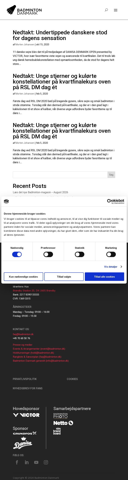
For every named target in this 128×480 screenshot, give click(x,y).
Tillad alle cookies (104, 276)
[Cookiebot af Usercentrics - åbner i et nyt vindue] (109, 201)
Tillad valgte (64, 276)
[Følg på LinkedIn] (26, 462)
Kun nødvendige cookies (23, 276)
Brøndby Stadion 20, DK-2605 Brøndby (34, 290)
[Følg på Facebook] (17, 462)
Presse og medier (22, 344)
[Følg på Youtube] (36, 462)
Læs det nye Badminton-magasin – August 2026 (40, 192)
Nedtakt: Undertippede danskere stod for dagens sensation (60, 35)
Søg (111, 174)
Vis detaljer (110, 266)
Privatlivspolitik (25, 379)
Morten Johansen (25, 44)
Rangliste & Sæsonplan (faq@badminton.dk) (37, 356)
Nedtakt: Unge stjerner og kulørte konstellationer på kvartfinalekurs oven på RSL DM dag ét (62, 82)
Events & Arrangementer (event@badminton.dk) (39, 348)
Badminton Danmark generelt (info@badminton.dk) (41, 360)
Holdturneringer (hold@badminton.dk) (33, 352)
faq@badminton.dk (23, 334)
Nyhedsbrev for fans (27, 388)
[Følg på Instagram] (46, 462)
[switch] (48, 254)
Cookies (72, 379)
